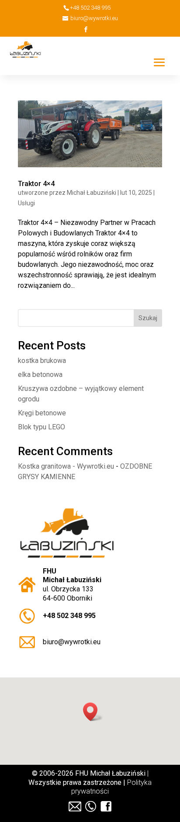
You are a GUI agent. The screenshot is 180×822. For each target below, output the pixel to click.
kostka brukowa (42, 360)
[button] (93, 712)
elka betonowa (40, 374)
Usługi (26, 203)
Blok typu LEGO (41, 427)
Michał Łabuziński (91, 192)
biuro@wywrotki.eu (71, 642)
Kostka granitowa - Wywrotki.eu (66, 466)
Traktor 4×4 (36, 184)
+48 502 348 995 (69, 615)
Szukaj (147, 317)
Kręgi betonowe (42, 413)
